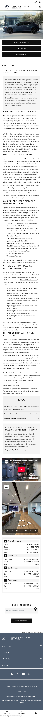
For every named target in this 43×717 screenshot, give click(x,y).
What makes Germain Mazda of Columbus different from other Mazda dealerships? (21, 408)
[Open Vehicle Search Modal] (40, 2)
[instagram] (29, 674)
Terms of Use (21, 691)
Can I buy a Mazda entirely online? (15, 418)
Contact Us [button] (21, 55)
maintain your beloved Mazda (19, 352)
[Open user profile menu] (36, 713)
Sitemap (32, 686)
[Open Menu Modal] (2, 7)
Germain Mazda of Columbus (27, 696)
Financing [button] (21, 49)
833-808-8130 (33, 552)
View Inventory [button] (21, 43)
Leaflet (23, 632)
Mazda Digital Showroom (28, 280)
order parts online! (17, 393)
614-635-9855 (33, 550)
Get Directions (21, 621)
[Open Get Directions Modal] (39, 7)
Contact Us (23, 686)
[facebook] (12, 674)
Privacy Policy (11, 686)
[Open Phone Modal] (36, 2)
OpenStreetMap (38, 632)
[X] (17, 674)
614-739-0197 (33, 544)
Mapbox (30, 632)
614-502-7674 (33, 547)
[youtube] (23, 674)
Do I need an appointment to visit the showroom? (20, 414)
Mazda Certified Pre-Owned (27, 207)
